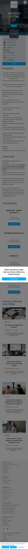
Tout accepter (5, 547)
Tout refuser (13, 547)
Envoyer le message (12, 40)
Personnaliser (21, 547)
